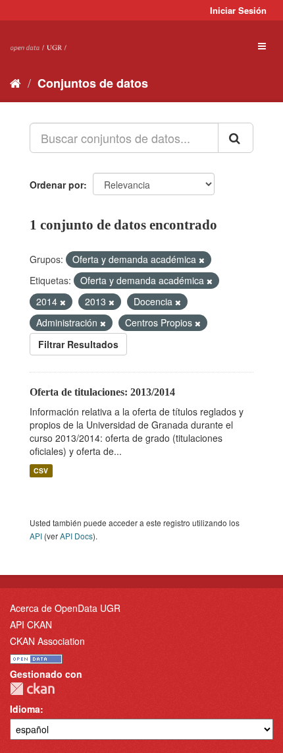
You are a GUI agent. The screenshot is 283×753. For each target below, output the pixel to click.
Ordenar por (57, 184)
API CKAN (31, 624)
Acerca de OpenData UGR (65, 608)
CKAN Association (47, 641)
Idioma (25, 708)
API (36, 535)
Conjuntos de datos (93, 83)
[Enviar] (235, 138)
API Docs (76, 535)
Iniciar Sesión (238, 10)
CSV (41, 470)
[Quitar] (202, 260)
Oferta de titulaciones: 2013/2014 (102, 392)
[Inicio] (15, 82)
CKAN (32, 689)
